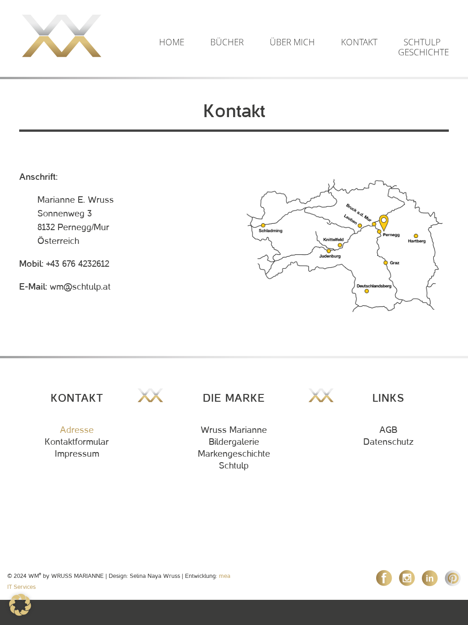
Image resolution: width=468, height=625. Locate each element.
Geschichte (423, 52)
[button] (20, 605)
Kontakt (359, 42)
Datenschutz (388, 442)
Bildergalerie (234, 442)
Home (171, 42)
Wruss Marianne (234, 430)
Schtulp (422, 42)
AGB (388, 430)
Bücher (227, 42)
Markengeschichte (234, 453)
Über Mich (292, 42)
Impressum (77, 453)
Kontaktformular (77, 442)
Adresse (77, 430)
